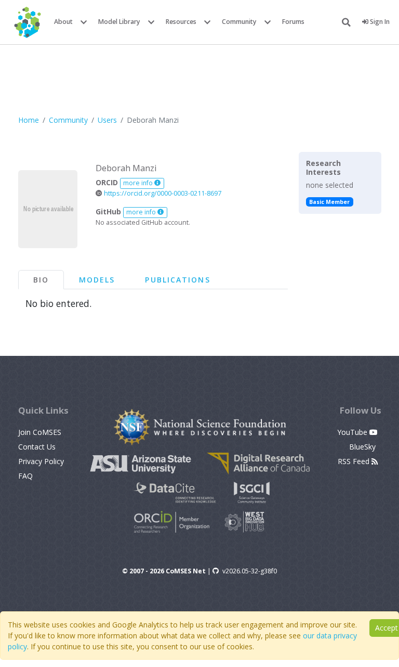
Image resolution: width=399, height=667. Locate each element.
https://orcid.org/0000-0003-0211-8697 (161, 193)
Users (107, 120)
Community (239, 21)
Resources (181, 21)
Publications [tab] (177, 280)
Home (28, 120)
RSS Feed (354, 461)
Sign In (379, 21)
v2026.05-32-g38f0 (249, 571)
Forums (293, 21)
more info (138, 182)
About (63, 21)
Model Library (119, 21)
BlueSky (363, 447)
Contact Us (37, 447)
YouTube (353, 432)
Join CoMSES (39, 432)
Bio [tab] (41, 280)
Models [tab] (97, 280)
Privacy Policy (41, 461)
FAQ (25, 476)
